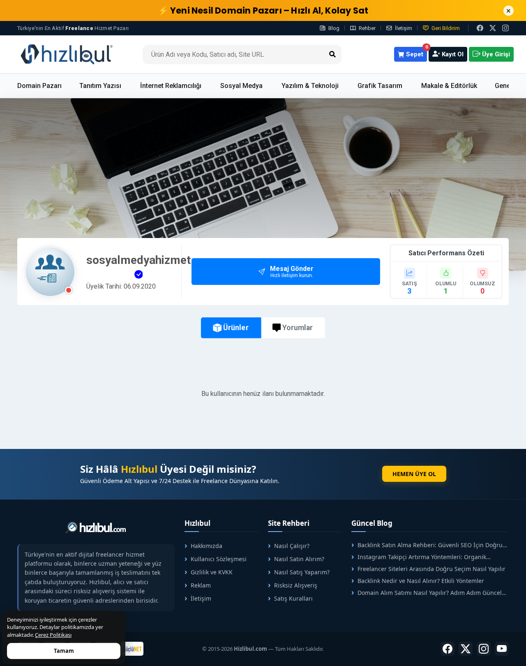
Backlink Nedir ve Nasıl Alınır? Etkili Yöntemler (421, 581)
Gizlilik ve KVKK (212, 572)
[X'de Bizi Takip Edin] (492, 28)
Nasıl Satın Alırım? (299, 559)
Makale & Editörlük (449, 86)
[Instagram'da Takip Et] (505, 28)
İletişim (403, 28)
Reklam (201, 585)
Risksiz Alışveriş (295, 585)
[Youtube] (502, 649)
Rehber (367, 28)
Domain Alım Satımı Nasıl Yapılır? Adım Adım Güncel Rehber (426, 593)
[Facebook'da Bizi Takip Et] (480, 28)
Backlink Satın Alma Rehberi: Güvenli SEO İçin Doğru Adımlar (427, 545)
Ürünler (235, 328)
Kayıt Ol (452, 54)
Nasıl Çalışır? (291, 546)
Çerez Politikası (53, 634)
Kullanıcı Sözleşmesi (219, 559)
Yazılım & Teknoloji (310, 86)
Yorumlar (297, 328)
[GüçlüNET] (132, 648)
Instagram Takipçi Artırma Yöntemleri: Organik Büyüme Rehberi (418, 557)
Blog (333, 28)
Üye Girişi (495, 54)
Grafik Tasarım (380, 86)
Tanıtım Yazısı (100, 86)
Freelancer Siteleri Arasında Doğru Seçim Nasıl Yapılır (431, 569)
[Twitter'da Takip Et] (466, 649)
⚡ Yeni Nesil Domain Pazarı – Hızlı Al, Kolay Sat (263, 10)
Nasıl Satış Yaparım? (302, 572)
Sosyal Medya (241, 86)
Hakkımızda (206, 546)
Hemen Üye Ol (414, 474)
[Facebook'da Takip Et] (447, 649)
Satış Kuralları (293, 598)
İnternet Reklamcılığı (170, 86)
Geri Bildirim (445, 28)
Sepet (415, 52)
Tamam (64, 650)
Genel (503, 86)
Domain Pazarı (39, 86)
